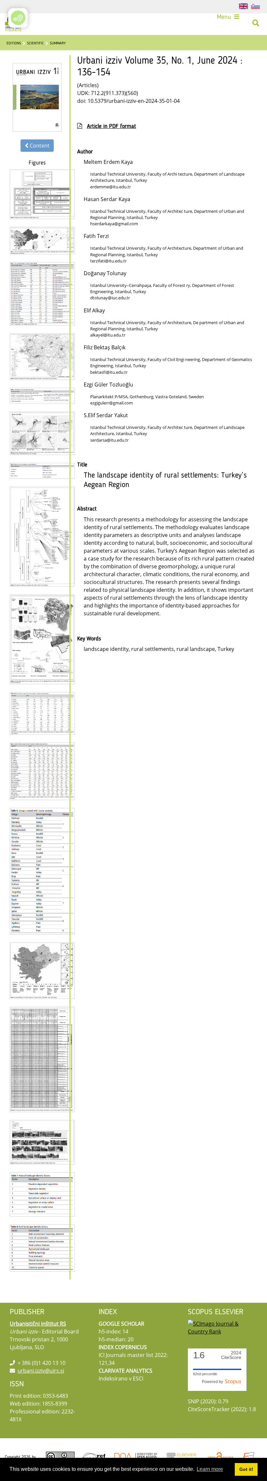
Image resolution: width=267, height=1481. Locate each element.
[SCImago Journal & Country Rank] (222, 1327)
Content (38, 145)
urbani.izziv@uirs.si (41, 1370)
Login (19, 6)
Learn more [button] (210, 1469)
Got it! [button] (246, 1469)
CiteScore (231, 1355)
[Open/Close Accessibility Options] (18, 17)
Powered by (213, 1381)
